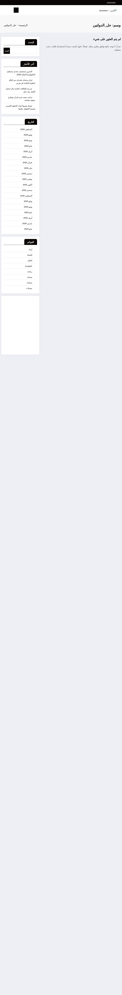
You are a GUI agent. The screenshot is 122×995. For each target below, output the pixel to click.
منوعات (29, 288)
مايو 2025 (28, 212)
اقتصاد (29, 254)
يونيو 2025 (28, 206)
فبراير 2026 (27, 162)
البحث (31, 42)
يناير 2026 (28, 168)
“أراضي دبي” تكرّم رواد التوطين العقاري (116, 441)
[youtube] (5, 2)
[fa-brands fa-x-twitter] (17, 2)
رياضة (29, 271)
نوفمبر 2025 (27, 179)
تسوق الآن (31, 327)
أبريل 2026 (27, 151)
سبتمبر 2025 (27, 190)
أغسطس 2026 (26, 129)
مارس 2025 (27, 223)
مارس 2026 (27, 157)
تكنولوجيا (28, 266)
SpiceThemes (114, 991)
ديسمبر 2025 (27, 173)
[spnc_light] (3, 10)
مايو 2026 (28, 146)
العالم (30, 260)
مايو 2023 (28, 228)
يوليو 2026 (28, 134)
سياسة (29, 282)
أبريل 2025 (27, 217)
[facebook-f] (21, 2)
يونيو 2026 (28, 140)
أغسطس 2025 (26, 195)
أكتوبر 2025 (27, 184)
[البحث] (7, 10)
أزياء (30, 249)
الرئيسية (113, 921)
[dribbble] (13, 2)
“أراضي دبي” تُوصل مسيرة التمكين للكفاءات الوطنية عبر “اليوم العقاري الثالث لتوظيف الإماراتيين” (116, 603)
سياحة (29, 277)
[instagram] (9, 2)
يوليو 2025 (28, 201)
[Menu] (16, 10)
